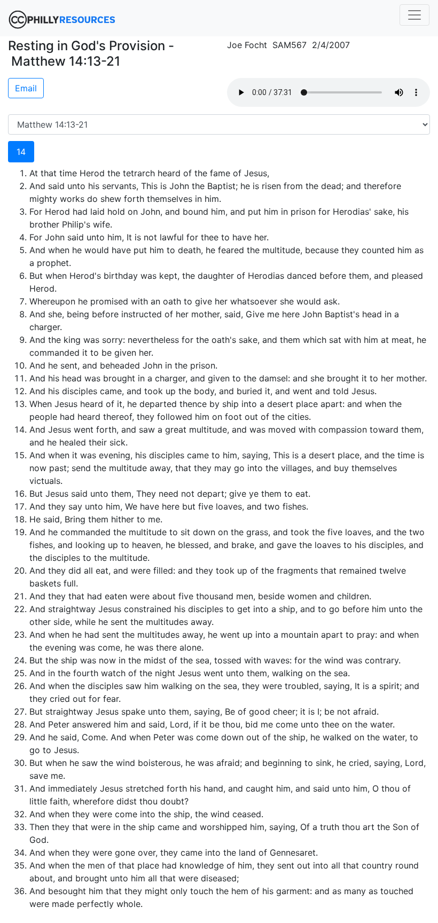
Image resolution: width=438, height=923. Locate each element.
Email (26, 88)
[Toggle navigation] (414, 15)
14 (21, 151)
